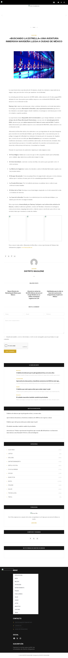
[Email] (3, 109)
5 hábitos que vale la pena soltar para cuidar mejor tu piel (33, 389)
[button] (53, 2)
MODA (10, 481)
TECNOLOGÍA (19, 378)
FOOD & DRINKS (13, 469)
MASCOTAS (11, 477)
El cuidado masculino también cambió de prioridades (32, 397)
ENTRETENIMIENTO (14, 461)
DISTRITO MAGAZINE (34, 271)
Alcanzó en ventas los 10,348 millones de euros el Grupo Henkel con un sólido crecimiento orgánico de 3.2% (34, 294)
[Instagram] (64, 2)
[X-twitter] (61, 2)
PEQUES (10, 485)
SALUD (17, 386)
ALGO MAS (34, 35)
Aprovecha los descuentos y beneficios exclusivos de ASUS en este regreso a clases (41, 381)
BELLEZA (18, 370)
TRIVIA (10, 497)
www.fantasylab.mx (26, 247)
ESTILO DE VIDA (13, 465)
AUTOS (10, 453)
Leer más (34, 522)
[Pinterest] (3, 105)
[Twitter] (3, 100)
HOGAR (10, 473)
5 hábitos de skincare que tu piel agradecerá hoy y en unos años (35, 373)
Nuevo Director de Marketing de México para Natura (13, 293)
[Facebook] (58, 2)
